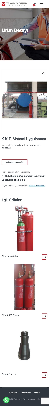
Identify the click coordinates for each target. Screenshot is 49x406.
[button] (43, 73)
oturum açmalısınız (37, 185)
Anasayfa (13, 393)
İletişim (37, 393)
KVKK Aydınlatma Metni (31, 399)
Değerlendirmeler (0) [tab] (14, 162)
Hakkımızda (26, 393)
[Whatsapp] (6, 400)
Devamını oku (44, 257)
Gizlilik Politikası (15, 399)
